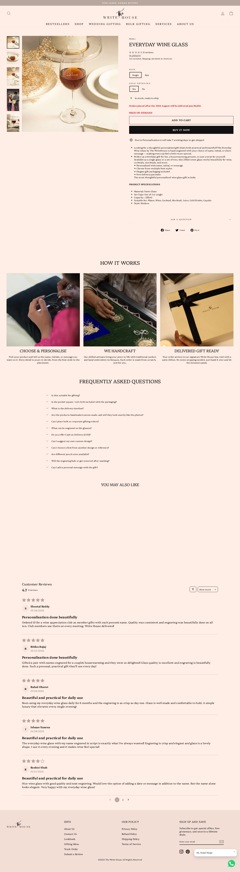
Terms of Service (131, 844)
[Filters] (193, 589)
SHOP (79, 24)
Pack (132, 69)
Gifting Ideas (71, 844)
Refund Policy (129, 833)
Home (132, 38)
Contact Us (70, 833)
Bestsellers (58, 24)
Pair (147, 75)
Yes (134, 88)
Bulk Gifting (138, 24)
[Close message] (234, 851)
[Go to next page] (129, 799)
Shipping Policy (130, 839)
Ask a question (181, 219)
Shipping (146, 58)
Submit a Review (73, 854)
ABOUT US (185, 24)
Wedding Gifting (105, 24)
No (143, 88)
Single (135, 75)
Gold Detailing (140, 83)
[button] (136, 52)
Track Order (71, 849)
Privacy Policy (129, 828)
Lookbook (69, 839)
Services (163, 24)
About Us (69, 828)
